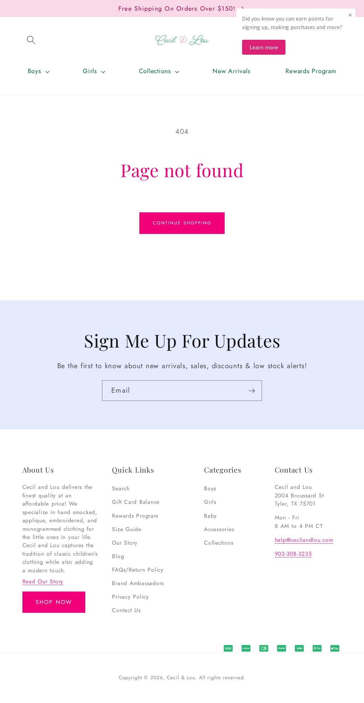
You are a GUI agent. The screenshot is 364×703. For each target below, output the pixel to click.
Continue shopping (182, 223)
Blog (118, 556)
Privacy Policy (130, 597)
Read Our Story (43, 581)
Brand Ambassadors (138, 583)
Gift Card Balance (136, 502)
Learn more (264, 47)
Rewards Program (135, 516)
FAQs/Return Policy (138, 570)
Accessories (219, 529)
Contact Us (126, 610)
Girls (210, 502)
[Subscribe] (252, 390)
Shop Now (54, 602)
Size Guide (126, 529)
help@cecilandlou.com (304, 540)
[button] (31, 40)
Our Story (125, 543)
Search (121, 488)
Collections (218, 543)
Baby (210, 516)
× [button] (350, 14)
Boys (210, 488)
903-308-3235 (293, 554)
